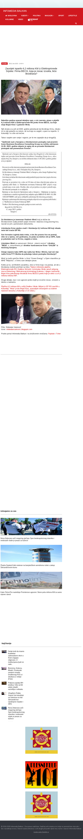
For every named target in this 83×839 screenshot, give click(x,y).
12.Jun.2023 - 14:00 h (17, 63)
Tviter (58, 334)
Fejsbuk (51, 334)
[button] (25, 15)
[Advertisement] (41, 41)
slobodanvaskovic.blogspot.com (19, 329)
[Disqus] (31, 420)
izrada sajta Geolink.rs (41, 832)
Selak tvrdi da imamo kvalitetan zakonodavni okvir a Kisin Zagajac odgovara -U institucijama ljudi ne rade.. (16, 657)
